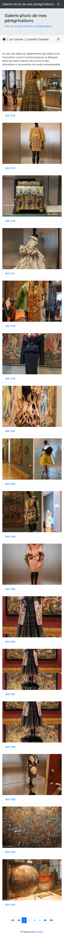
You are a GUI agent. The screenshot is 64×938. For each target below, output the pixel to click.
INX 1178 (10, 326)
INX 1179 (10, 378)
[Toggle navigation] (58, 4)
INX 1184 (10, 536)
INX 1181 (10, 431)
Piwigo (39, 931)
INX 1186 (10, 641)
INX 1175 (10, 168)
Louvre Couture (38, 39)
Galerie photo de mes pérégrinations (28, 4)
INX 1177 (10, 273)
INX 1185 (10, 589)
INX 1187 (10, 694)
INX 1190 (10, 852)
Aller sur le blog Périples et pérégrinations (28, 26)
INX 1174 (10, 115)
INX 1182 (10, 484)
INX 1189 (10, 799)
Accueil (4, 39)
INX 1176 (10, 221)
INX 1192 (10, 904)
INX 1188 (10, 746)
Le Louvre (16, 39)
